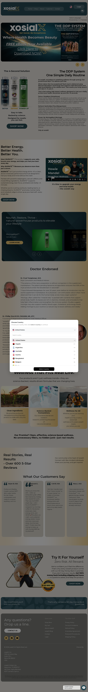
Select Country (44, 369)
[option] (44, 340)
